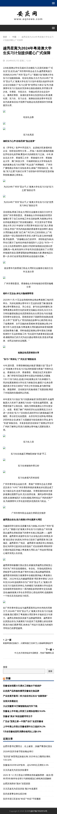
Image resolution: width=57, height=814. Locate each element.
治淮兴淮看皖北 (10, 701)
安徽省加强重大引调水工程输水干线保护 (22, 685)
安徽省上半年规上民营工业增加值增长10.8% (24, 711)
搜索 (5, 666)
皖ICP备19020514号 (39, 811)
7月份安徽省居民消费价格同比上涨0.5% (22, 731)
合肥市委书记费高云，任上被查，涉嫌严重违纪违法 (27, 746)
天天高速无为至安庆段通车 (16, 769)
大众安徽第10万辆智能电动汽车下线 (20, 706)
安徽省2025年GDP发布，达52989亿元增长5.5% (26, 764)
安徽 (8, 678)
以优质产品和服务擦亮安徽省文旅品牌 (21, 690)
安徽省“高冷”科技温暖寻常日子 (18, 716)
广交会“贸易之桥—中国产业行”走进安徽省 (23, 721)
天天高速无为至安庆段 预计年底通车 (20, 788)
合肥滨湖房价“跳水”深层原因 (16, 783)
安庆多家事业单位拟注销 (14, 793)
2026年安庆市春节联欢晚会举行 (18, 751)
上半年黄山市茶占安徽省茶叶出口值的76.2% (24, 726)
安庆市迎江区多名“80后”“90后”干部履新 (22, 798)
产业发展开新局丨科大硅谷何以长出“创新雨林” (25, 695)
